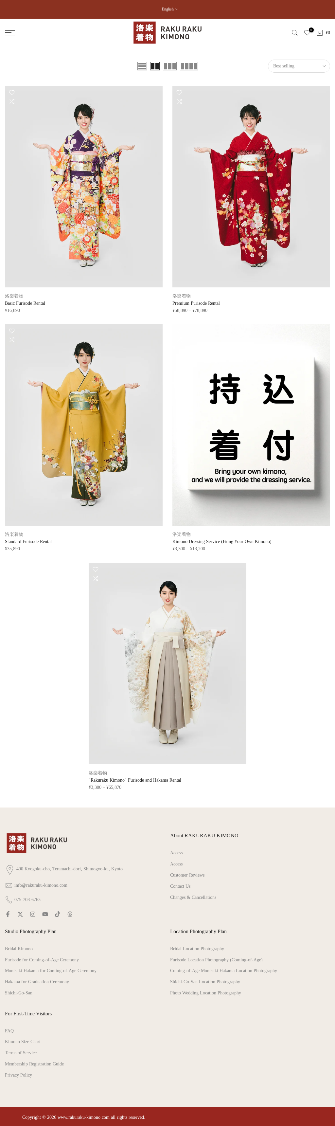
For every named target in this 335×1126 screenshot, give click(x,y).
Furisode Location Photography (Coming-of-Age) (216, 959)
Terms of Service (21, 1052)
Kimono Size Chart (23, 1041)
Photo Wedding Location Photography (205, 992)
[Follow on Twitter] (20, 914)
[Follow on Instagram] (33, 914)
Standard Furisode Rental (28, 541)
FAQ (9, 1030)
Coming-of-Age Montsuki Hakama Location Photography (223, 970)
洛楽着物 (14, 296)
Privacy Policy (18, 1075)
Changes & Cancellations (193, 897)
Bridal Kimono (19, 948)
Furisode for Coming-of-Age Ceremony (42, 959)
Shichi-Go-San (18, 992)
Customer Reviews (187, 875)
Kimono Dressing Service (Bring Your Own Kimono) (222, 541)
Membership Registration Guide (34, 1064)
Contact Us (180, 886)
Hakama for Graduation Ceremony (37, 981)
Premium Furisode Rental (196, 303)
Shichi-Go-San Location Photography (205, 981)
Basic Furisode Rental (25, 303)
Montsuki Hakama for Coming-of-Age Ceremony (51, 970)
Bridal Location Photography (197, 948)
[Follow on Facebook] (8, 914)
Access (176, 852)
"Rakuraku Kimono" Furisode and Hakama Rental (135, 780)
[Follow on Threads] (70, 914)
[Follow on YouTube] (45, 914)
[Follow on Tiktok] (58, 914)
